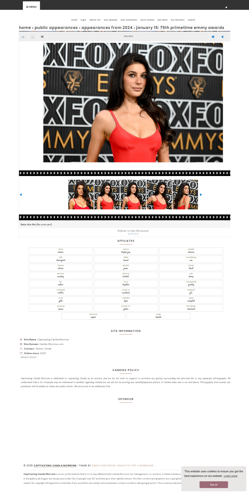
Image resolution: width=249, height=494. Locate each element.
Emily (59, 263)
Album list (95, 20)
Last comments (129, 20)
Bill (192, 249)
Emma (104, 263)
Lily (60, 270)
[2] (131, 233)
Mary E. (60, 277)
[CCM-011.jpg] (133, 101)
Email (48, 322)
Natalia (192, 277)
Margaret (147, 270)
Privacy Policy (29, 331)
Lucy (103, 270)
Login (83, 20)
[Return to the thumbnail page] (24, 35)
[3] (133, 233)
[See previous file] (223, 35)
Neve (60, 283)
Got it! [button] (213, 484)
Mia (148, 277)
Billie (59, 256)
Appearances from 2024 (91, 27)
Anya (103, 249)
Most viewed (147, 20)
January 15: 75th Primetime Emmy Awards (151, 27)
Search (191, 20)
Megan (103, 277)
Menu (33, 7)
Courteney (104, 256)
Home (74, 20)
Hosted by (108, 439)
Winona (103, 290)
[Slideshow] (43, 35)
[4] (135, 233)
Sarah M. (148, 283)
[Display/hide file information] (33, 35)
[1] (129, 233)
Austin (148, 249)
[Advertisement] (126, 400)
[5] (138, 233)
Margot (191, 270)
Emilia (192, 256)
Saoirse (104, 283)
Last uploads (111, 20)
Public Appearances (49, 27)
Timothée (192, 283)
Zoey (148, 290)
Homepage (146, 439)
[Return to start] (213, 35)
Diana (148, 256)
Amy (60, 249)
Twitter (39, 322)
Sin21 (95, 439)
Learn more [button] (230, 476)
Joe (192, 263)
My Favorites (178, 20)
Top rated (163, 20)
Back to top (127, 439)
